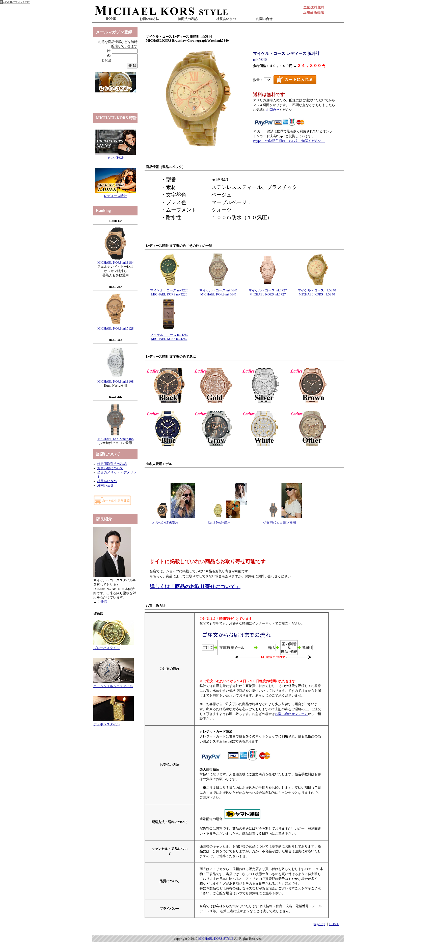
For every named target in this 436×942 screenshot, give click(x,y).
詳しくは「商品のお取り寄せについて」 (195, 586)
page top (319, 924)
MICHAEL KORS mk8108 (115, 381)
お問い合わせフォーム (291, 714)
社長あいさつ (226, 19)
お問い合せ (264, 19)
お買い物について (110, 468)
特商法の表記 (188, 19)
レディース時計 (115, 196)
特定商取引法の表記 (112, 464)
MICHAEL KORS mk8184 (115, 262)
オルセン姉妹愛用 (165, 522)
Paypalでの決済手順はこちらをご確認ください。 (289, 141)
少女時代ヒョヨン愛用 (279, 522)
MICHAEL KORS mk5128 (115, 328)
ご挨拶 (102, 602)
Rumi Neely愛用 (219, 522)
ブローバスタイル (106, 648)
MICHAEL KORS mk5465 (115, 439)
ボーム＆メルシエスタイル (113, 686)
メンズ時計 (115, 158)
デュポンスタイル (106, 724)
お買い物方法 (149, 19)
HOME (111, 18)
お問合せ (272, 110)
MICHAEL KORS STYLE (215, 938)
